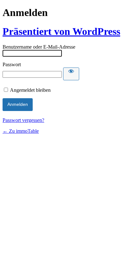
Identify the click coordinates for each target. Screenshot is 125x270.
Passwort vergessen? (23, 120)
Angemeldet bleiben (30, 90)
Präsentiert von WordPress (61, 31)
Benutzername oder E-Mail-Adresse (39, 47)
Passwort (12, 64)
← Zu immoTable (21, 131)
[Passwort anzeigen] (71, 74)
